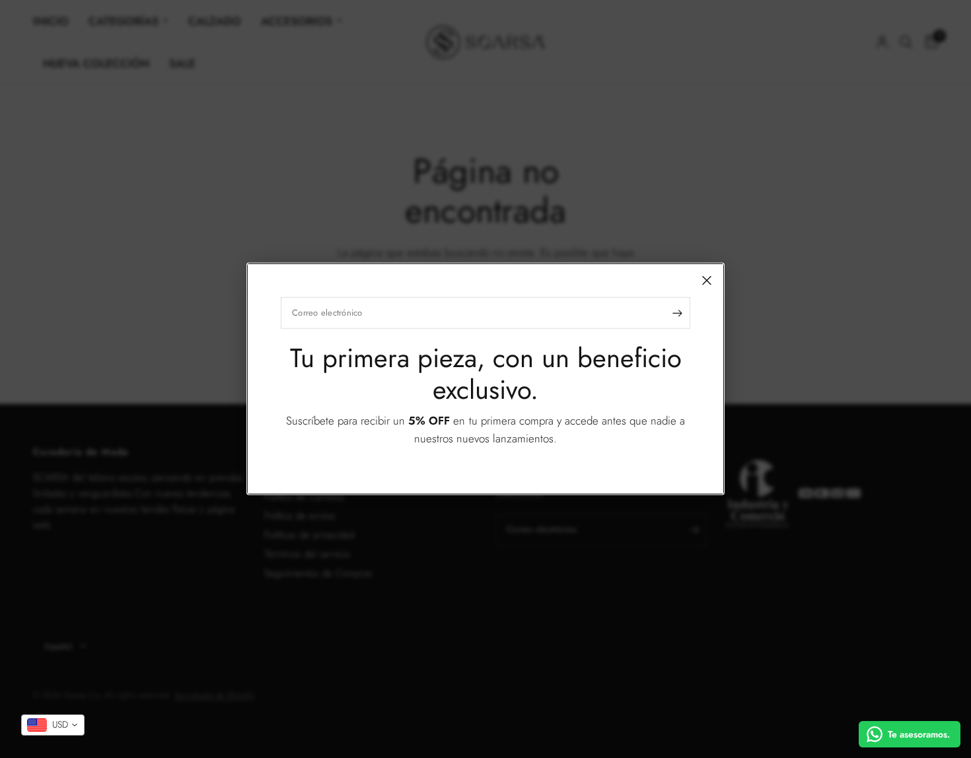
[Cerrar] (707, 281)
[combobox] (53, 725)
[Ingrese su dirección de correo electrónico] (677, 313)
